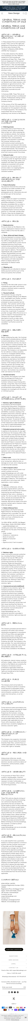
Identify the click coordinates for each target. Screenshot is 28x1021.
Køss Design (14, 960)
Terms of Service (15, 1019)
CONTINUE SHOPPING (14, 949)
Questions (13, 956)
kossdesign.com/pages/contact (10, 899)
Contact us (13, 967)
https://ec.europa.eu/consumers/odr (14, 820)
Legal (13, 963)
